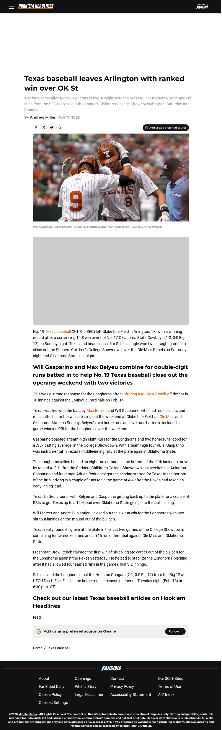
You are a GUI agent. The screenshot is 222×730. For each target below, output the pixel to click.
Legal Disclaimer (89, 694)
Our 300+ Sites (170, 678)
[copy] (59, 127)
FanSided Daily (51, 686)
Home (37, 648)
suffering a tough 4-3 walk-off (147, 394)
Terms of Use (169, 686)
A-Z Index (166, 694)
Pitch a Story (85, 686)
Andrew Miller (43, 117)
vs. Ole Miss (164, 416)
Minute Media (27, 714)
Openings (83, 678)
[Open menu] (11, 6)
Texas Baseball (58, 648)
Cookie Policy (50, 694)
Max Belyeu (97, 410)
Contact (117, 678)
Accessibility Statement (130, 694)
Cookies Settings (53, 702)
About (44, 678)
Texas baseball (58, 331)
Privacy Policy (122, 686)
